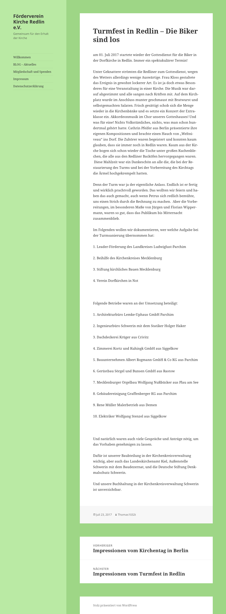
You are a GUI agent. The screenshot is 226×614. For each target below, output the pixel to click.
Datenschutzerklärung (28, 86)
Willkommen (22, 57)
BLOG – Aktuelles (24, 64)
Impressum (21, 79)
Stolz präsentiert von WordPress (115, 605)
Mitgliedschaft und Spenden (32, 72)
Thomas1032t (127, 515)
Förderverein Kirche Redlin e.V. (28, 22)
